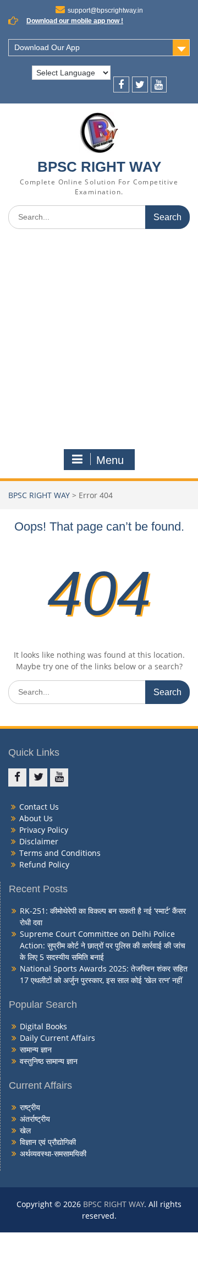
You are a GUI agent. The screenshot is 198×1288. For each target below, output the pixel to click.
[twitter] (140, 84)
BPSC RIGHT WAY (99, 167)
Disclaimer (38, 841)
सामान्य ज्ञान (36, 1049)
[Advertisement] (99, 342)
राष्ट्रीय (30, 1107)
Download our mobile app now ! (74, 21)
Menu (110, 460)
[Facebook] (121, 84)
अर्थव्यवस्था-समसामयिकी (53, 1153)
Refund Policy (44, 864)
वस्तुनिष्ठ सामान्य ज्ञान (49, 1061)
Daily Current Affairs (57, 1038)
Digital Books (43, 1026)
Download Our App (47, 47)
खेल (25, 1130)
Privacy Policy (43, 830)
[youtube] (159, 84)
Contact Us (39, 806)
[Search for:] (99, 216)
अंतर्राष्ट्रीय (35, 1119)
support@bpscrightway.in (105, 10)
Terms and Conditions (60, 853)
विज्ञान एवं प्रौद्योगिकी (48, 1142)
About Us (36, 818)
